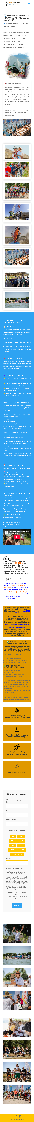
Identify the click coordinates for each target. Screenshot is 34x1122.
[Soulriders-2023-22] (17, 1009)
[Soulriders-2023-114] (17, 1059)
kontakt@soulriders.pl (20, 624)
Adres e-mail (11, 820)
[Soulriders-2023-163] (17, 942)
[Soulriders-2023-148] (17, 1103)
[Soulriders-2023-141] (17, 987)
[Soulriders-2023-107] (17, 1037)
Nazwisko (10, 811)
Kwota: (9, 859)
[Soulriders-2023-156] (17, 965)
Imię (8, 802)
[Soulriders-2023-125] (17, 1081)
